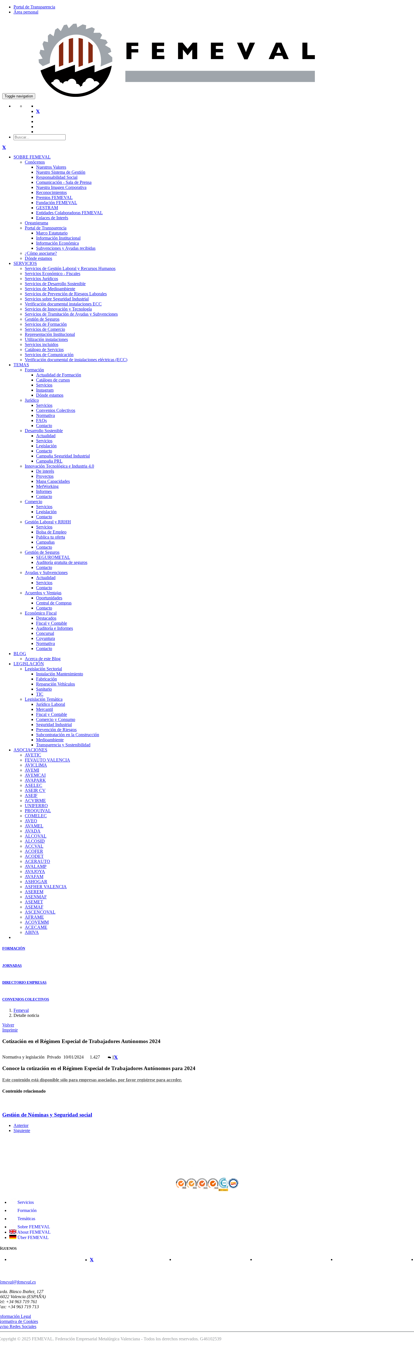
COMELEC (36, 815)
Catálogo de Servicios (44, 349)
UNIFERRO (36, 805)
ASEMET (34, 901)
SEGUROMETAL (53, 557)
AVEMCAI (35, 775)
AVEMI (32, 770)
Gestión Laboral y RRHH (48, 521)
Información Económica (57, 243)
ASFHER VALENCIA (46, 886)
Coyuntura (45, 638)
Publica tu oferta (50, 537)
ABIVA (32, 932)
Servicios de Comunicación (49, 354)
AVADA (33, 831)
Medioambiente (50, 739)
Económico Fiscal (41, 613)
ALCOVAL (35, 836)
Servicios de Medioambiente (50, 288)
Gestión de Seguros (42, 319)
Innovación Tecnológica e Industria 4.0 (59, 466)
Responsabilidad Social (56, 177)
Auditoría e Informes (54, 628)
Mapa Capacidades (53, 481)
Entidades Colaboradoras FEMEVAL (69, 212)
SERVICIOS (25, 263)
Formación (34, 369)
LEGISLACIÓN (29, 663)
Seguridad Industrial (54, 724)
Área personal (26, 12)
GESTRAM (47, 207)
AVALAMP (35, 866)
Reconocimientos (51, 192)
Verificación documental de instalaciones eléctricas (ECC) (76, 359)
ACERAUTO (37, 861)
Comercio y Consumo (55, 719)
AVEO (31, 820)
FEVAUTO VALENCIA (47, 760)
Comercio (33, 501)
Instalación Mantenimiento (59, 673)
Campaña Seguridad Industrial (63, 456)
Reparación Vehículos (55, 684)
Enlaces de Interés (52, 217)
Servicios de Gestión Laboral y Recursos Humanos (70, 268)
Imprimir (10, 1030)
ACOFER (34, 851)
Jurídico (32, 400)
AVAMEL (34, 825)
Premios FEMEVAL (54, 197)
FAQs (41, 420)
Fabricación (46, 679)
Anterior (21, 1125)
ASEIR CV (35, 790)
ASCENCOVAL (40, 912)
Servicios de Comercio (45, 329)
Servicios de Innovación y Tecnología (58, 309)
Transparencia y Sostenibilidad (63, 744)
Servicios (44, 385)
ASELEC (33, 785)
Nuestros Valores (51, 167)
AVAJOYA (35, 871)
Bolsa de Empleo (51, 532)
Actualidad (45, 435)
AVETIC (33, 755)
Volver (8, 1025)
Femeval (21, 1010)
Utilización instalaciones (46, 339)
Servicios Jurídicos (41, 278)
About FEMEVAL (33, 1232)
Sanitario (44, 689)
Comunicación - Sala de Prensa (64, 182)
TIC (39, 694)
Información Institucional (58, 238)
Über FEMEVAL (32, 1237)
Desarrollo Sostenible (44, 430)
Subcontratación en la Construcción (67, 734)
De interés (45, 471)
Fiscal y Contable (51, 623)
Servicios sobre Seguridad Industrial (57, 298)
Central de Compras (54, 603)
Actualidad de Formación (58, 374)
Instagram (45, 390)
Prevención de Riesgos (56, 729)
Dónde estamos (38, 258)
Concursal (45, 633)
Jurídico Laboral (50, 704)
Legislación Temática (44, 699)
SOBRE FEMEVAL (32, 157)
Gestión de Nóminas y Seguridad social (47, 1115)
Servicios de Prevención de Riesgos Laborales (66, 293)
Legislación (46, 445)
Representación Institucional (50, 334)
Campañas (45, 542)
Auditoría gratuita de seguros (61, 562)
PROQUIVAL (38, 810)
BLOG (20, 653)
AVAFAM (34, 876)
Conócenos (35, 162)
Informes (44, 491)
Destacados (46, 618)
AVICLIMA (36, 765)
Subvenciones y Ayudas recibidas (65, 248)
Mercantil (44, 709)
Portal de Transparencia (34, 7)
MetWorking (47, 486)
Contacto (44, 425)
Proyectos (45, 476)
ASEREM (34, 891)
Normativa (45, 415)
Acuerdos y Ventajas (43, 592)
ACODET (34, 856)
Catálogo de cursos (53, 380)
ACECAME (36, 927)
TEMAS (21, 364)
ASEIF (31, 795)
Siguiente (22, 1130)
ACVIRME (35, 800)
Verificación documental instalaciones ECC (63, 304)
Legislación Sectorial (43, 668)
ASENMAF (36, 896)
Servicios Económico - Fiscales (52, 273)
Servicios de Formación (46, 324)
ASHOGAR (36, 881)
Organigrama (36, 222)
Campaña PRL (49, 461)
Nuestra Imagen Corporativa (61, 187)
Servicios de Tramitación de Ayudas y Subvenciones (71, 314)
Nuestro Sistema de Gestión (60, 172)
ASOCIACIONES (30, 749)
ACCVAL (34, 846)
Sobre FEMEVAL (33, 1226)
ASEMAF (34, 907)
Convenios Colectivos (55, 410)
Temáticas (25, 1218)
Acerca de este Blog (43, 658)
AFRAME (34, 917)
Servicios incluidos (41, 344)
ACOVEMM (37, 922)
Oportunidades (49, 597)
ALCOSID (35, 841)
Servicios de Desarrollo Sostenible (55, 283)
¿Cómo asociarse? (41, 253)
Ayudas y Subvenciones (46, 572)
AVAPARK (35, 780)
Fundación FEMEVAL (56, 202)
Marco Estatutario (52, 233)
